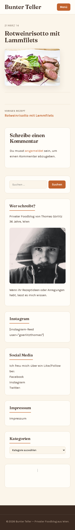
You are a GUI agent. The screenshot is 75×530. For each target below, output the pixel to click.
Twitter (14, 387)
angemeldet (34, 151)
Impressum (18, 418)
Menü (63, 7)
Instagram (17, 382)
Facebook (16, 377)
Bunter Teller (23, 7)
